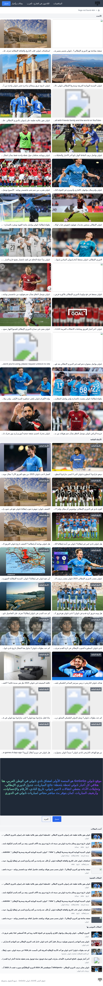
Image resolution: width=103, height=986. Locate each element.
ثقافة (82, 847)
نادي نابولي (85, 945)
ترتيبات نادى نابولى (83, 971)
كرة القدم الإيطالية (83, 954)
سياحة (77, 847)
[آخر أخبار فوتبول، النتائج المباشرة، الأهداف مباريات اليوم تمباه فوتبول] (96, 960)
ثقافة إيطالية (75, 856)
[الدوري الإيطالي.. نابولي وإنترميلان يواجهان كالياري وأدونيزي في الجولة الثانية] (96, 935)
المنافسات (57, 3)
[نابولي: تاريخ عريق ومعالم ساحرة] (96, 845)
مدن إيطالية (85, 864)
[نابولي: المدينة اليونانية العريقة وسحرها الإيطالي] (96, 854)
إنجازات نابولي (71, 954)
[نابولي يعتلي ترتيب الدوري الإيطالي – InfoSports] (96, 969)
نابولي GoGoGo (24, 981)
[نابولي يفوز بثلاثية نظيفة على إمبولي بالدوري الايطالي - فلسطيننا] (96, 836)
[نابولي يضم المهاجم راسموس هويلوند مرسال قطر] (96, 943)
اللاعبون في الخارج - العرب (38, 3)
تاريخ (87, 847)
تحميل (6, 3)
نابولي (87, 838)
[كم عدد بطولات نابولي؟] (96, 952)
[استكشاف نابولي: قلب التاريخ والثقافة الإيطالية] (96, 862)
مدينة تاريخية (85, 856)
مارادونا (64, 954)
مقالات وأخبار (17, 3)
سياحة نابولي (65, 856)
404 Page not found (86, 10)
